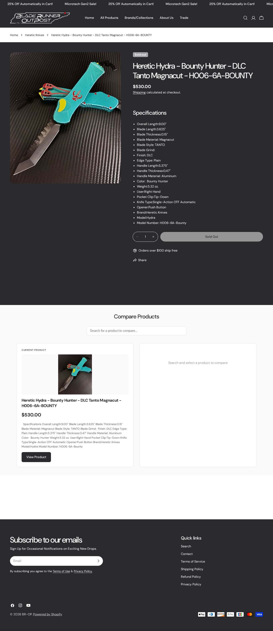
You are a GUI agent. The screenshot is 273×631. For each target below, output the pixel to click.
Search (186, 546)
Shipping (139, 92)
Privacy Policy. (83, 571)
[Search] (245, 18)
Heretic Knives (34, 35)
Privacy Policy (191, 584)
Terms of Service (193, 561)
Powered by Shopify (47, 614)
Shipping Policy (192, 569)
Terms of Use (61, 571)
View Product (36, 457)
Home (14, 35)
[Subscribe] (98, 561)
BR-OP (27, 614)
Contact (187, 554)
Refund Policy (191, 577)
